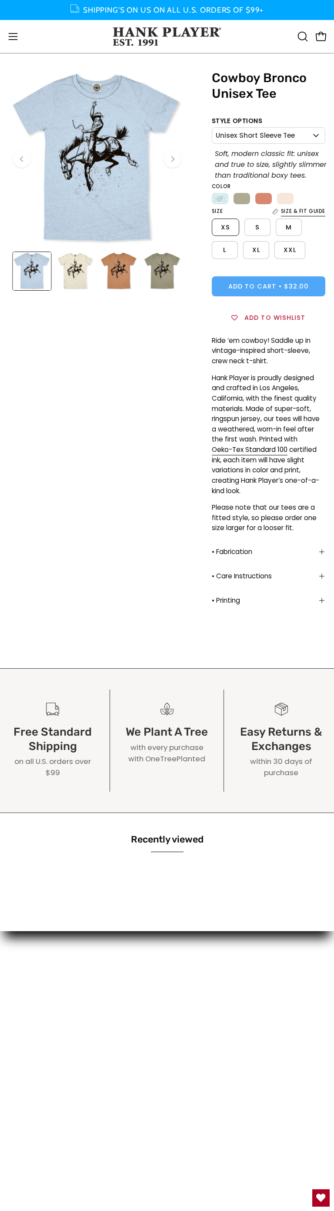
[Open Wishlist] (321, 1198)
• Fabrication (232, 551)
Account (191, 959)
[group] (167, 10)
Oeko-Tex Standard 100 (249, 449)
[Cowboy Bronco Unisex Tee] (31, 271)
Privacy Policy (200, 1019)
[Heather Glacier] (220, 198)
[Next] (172, 159)
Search (188, 989)
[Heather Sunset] (263, 198)
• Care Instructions (242, 576)
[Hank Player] (167, 36)
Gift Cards (195, 974)
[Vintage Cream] (285, 198)
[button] (302, 36)
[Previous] (21, 159)
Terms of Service (206, 1004)
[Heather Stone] (242, 198)
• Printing (226, 600)
